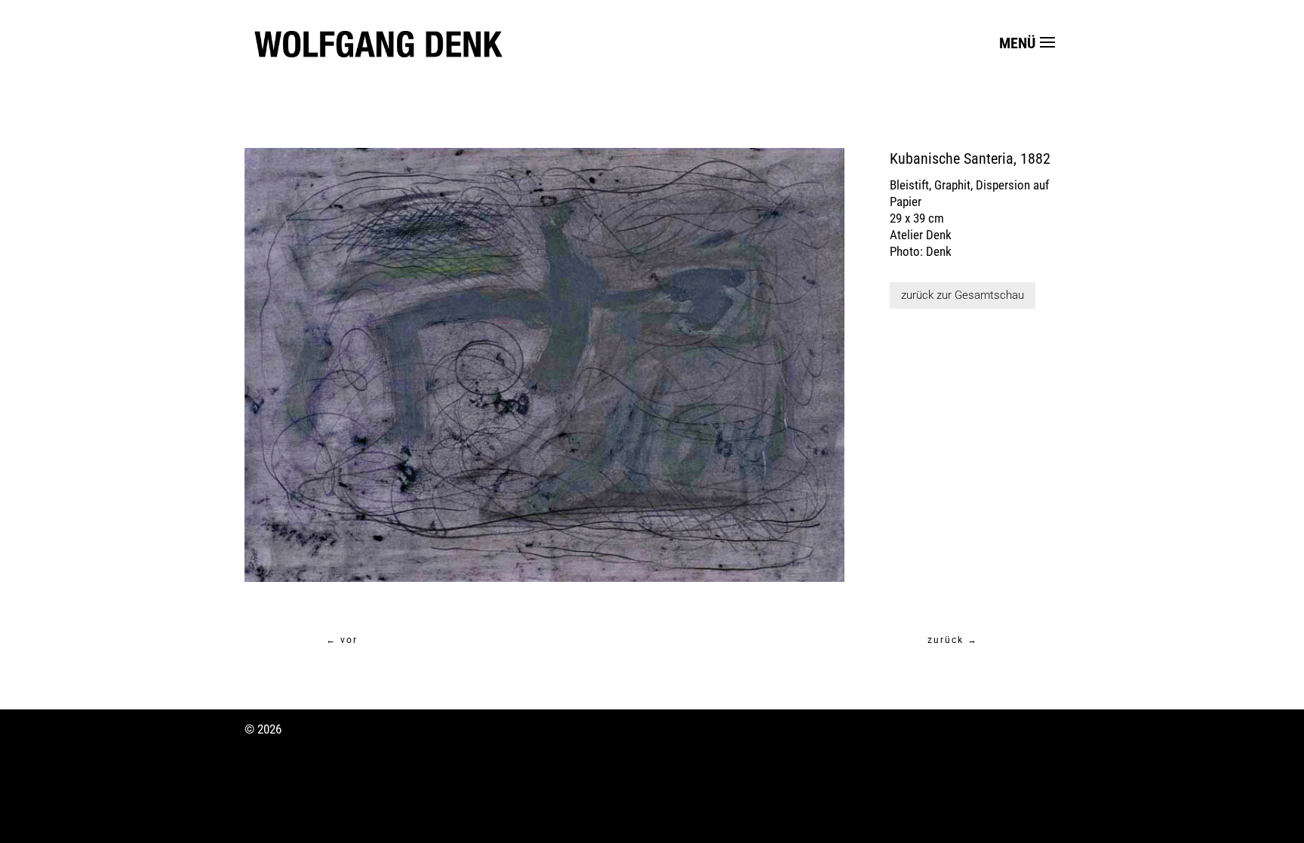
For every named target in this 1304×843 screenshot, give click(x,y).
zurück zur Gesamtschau (962, 295)
